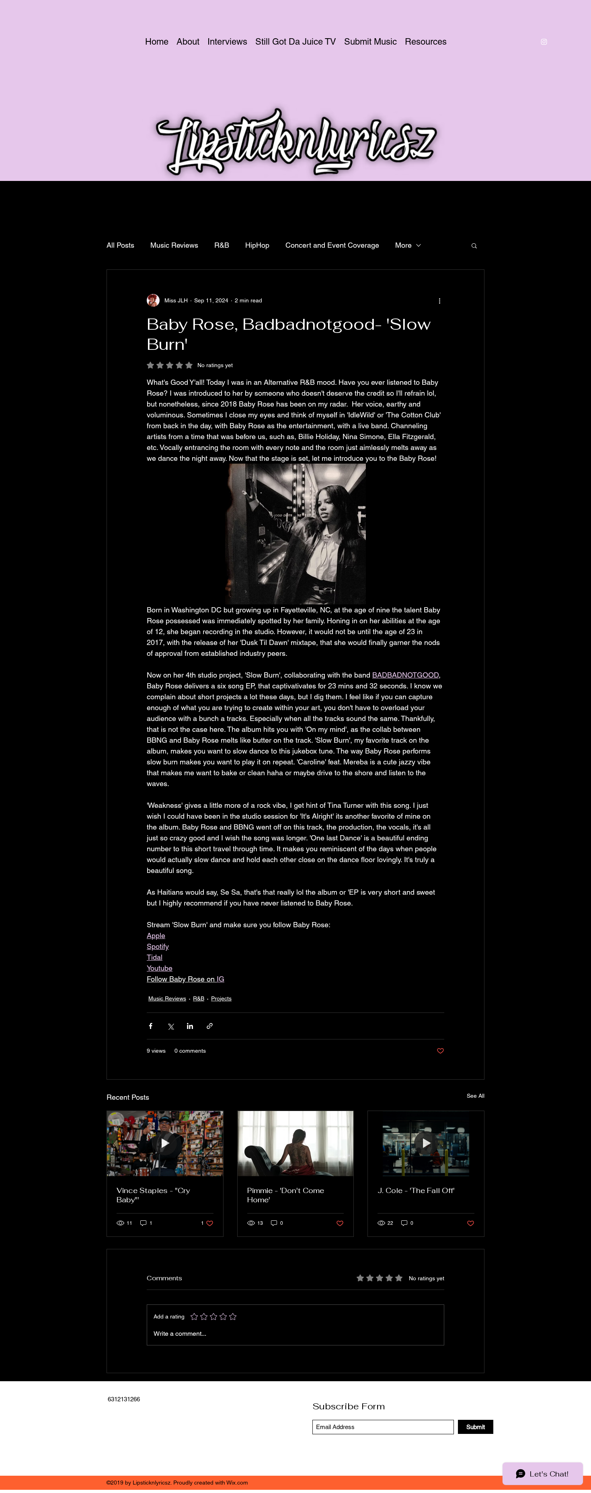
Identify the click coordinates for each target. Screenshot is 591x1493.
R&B (221, 245)
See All (475, 1096)
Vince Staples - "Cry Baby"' (153, 1195)
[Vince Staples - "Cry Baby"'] (165, 1143)
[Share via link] (209, 1026)
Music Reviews (174, 245)
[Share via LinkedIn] (190, 1026)
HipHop (257, 245)
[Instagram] (544, 42)
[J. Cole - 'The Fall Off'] (426, 1143)
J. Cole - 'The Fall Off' (416, 1190)
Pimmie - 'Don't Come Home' (285, 1195)
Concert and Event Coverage (332, 245)
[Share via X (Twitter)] (170, 1026)
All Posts (120, 245)
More (403, 245)
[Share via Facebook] (150, 1026)
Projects (221, 998)
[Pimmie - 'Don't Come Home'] (296, 1143)
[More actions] (439, 300)
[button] (474, 245)
